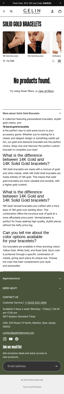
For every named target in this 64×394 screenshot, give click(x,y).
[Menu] (4, 11)
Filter (10, 60)
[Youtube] (11, 339)
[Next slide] (54, 44)
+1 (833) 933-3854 (36, 302)
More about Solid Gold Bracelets (21, 113)
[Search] (11, 11)
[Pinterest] (17, 339)
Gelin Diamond (36, 380)
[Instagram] (5, 339)
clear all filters (46, 90)
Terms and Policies (32, 387)
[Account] (52, 11)
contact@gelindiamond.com (18, 332)
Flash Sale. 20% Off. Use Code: (32, 3)
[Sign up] (56, 366)
